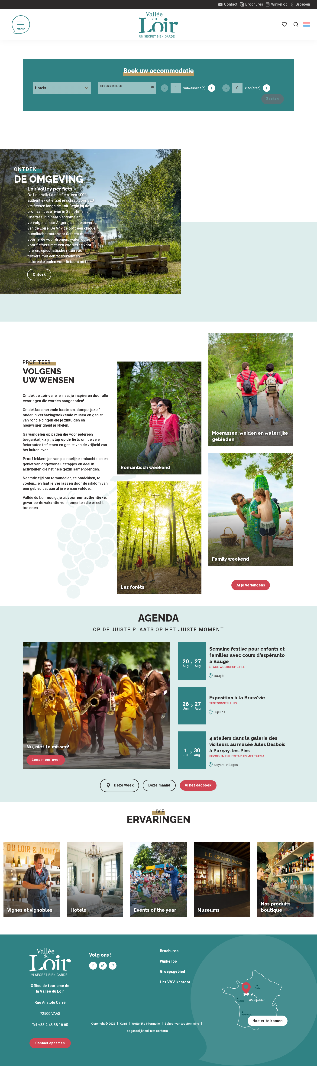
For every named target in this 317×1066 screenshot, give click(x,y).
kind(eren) (253, 88)
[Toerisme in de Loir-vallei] (158, 25)
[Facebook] (93, 966)
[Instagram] (112, 966)
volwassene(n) (194, 88)
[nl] (306, 24)
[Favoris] (285, 24)
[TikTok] (103, 966)
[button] (295, 24)
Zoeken (272, 99)
